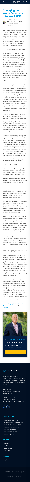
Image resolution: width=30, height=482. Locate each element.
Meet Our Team (8, 445)
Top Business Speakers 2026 (11, 420)
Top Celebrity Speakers (10, 429)
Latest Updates (8, 448)
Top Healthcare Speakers (10, 431)
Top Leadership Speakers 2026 (12, 427)
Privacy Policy (10, 476)
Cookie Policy (19, 476)
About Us (6, 443)
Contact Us (7, 450)
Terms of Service (15, 478)
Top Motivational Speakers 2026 (12, 424)
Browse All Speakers (9, 434)
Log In (5, 459)
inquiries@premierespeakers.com (15, 401)
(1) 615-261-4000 (11, 397)
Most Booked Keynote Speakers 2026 (13, 422)
